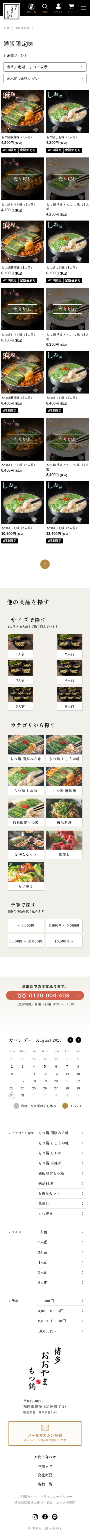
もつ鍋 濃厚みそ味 (53, 1132)
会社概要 (45, 1474)
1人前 (43, 1231)
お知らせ (45, 1465)
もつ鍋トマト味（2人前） (19, 204)
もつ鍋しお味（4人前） (62, 397)
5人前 (43, 1272)
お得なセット (49, 1193)
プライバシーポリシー (56, 1496)
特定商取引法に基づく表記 (33, 1502)
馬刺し (43, 1203)
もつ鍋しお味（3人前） (62, 267)
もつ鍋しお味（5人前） (17, 527)
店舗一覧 (45, 1483)
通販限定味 (23, 28)
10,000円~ (47, 1330)
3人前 (43, 1252)
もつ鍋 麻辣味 (50, 1163)
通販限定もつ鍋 (51, 1173)
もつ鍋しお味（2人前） (62, 137)
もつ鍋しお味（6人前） (62, 527)
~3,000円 (46, 1300)
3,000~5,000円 (51, 1310)
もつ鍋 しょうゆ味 (53, 1142)
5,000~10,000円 (52, 1320)
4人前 (43, 1262)
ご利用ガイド (27, 1496)
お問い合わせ (45, 1456)
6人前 (43, 1282)
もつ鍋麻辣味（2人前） (17, 137)
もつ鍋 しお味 (50, 1153)
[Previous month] (70, 1040)
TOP (7, 28)
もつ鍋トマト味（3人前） (19, 334)
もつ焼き (45, 1213)
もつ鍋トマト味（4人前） (19, 464)
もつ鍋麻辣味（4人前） (17, 397)
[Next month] (78, 1040)
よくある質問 (65, 1502)
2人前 (43, 1241)
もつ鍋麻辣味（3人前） (17, 267)
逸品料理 (45, 1183)
